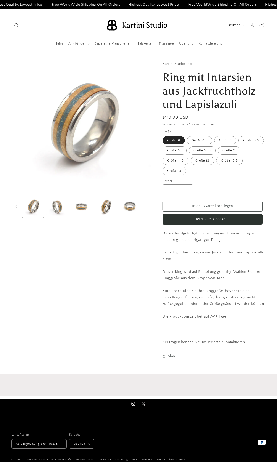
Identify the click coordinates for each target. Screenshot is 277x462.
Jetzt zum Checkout (212, 219)
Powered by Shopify (58, 459)
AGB (135, 459)
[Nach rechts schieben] (146, 206)
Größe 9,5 (251, 140)
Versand (168, 124)
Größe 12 (202, 160)
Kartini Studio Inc (33, 459)
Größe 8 (173, 140)
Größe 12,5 (229, 160)
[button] (16, 25)
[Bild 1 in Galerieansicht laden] (33, 207)
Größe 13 (174, 171)
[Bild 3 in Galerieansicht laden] (81, 207)
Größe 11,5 (175, 160)
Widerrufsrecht (85, 459)
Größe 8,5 (199, 140)
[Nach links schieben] (16, 206)
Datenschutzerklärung (114, 459)
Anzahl (167, 181)
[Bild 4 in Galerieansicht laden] (105, 207)
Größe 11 (229, 150)
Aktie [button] (172, 356)
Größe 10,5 (202, 150)
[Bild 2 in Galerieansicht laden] (57, 207)
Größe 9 (225, 140)
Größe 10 (174, 150)
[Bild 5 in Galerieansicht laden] (129, 207)
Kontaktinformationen (171, 459)
